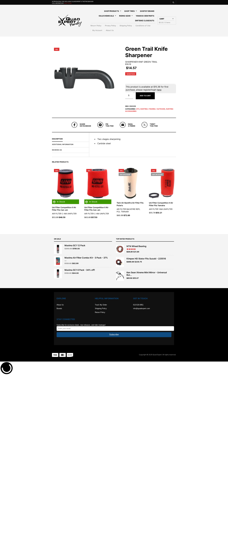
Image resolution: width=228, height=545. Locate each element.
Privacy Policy (110, 26)
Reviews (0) (57, 150)
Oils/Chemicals (106, 16)
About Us (110, 30)
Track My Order (101, 305)
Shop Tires (129, 11)
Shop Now (67, 3)
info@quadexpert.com (141, 308)
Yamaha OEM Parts (145, 16)
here (159, 89)
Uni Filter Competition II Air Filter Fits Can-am (64, 208)
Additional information (62, 144)
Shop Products (111, 11)
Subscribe (114, 334)
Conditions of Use (143, 26)
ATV (137, 109)
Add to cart (145, 96)
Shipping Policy (126, 26)
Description (57, 139)
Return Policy (96, 26)
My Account (97, 30)
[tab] (70, 139)
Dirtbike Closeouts (144, 21)
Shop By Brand (147, 11)
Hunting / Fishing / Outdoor (152, 109)
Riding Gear (124, 16)
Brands (59, 308)
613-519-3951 (138, 305)
